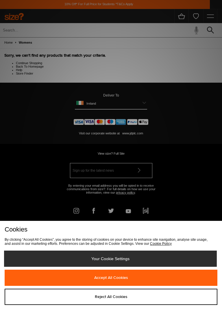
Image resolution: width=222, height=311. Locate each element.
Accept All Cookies (111, 277)
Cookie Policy (161, 244)
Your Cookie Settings (110, 258)
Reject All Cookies (111, 296)
